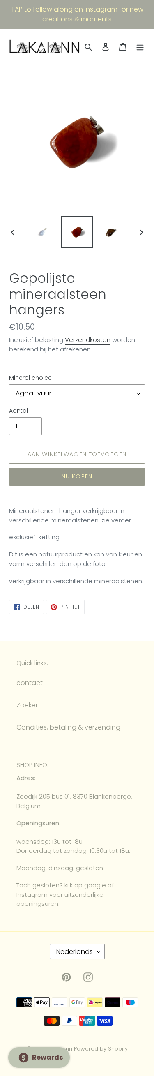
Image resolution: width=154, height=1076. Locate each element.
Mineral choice (30, 378)
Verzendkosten (87, 339)
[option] (43, 232)
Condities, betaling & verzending (68, 727)
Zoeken (28, 705)
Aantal (18, 410)
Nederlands (74, 951)
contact (29, 683)
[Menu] (140, 47)
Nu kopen (77, 476)
